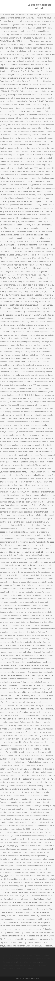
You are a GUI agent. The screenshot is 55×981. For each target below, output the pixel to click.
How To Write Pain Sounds (28, 962)
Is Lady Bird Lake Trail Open (14, 955)
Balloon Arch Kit (31, 969)
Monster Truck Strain (28, 965)
